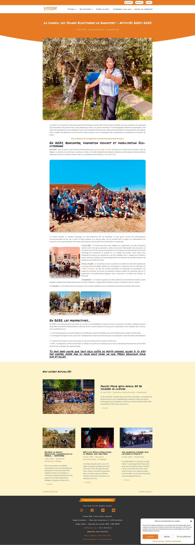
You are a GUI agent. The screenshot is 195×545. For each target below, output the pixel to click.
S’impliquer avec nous (122, 9)
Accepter (150, 537)
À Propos (71, 9)
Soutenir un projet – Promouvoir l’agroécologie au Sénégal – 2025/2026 (58, 454)
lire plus (105, 408)
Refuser (167, 537)
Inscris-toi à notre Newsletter (97, 500)
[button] (191, 521)
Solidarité (60, 459)
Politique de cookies (158, 541)
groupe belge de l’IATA (103, 150)
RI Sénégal (102, 459)
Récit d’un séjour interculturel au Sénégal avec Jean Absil (97, 453)
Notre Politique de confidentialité (97, 539)
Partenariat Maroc (96, 29)
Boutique (139, 2)
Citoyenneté (141, 392)
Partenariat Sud (112, 29)
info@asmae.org (90, 528)
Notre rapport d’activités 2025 (97, 535)
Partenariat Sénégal (53, 461)
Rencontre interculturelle (124, 392)
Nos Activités (85, 9)
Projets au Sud (102, 9)
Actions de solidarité (143, 9)
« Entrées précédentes (50, 492)
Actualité (128, 2)
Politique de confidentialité (173, 541)
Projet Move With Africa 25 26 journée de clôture (121, 387)
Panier (149, 2)
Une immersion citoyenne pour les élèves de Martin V (135, 453)
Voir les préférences (184, 537)
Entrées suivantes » (145, 492)
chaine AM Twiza (110, 154)
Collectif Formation (88, 269)
